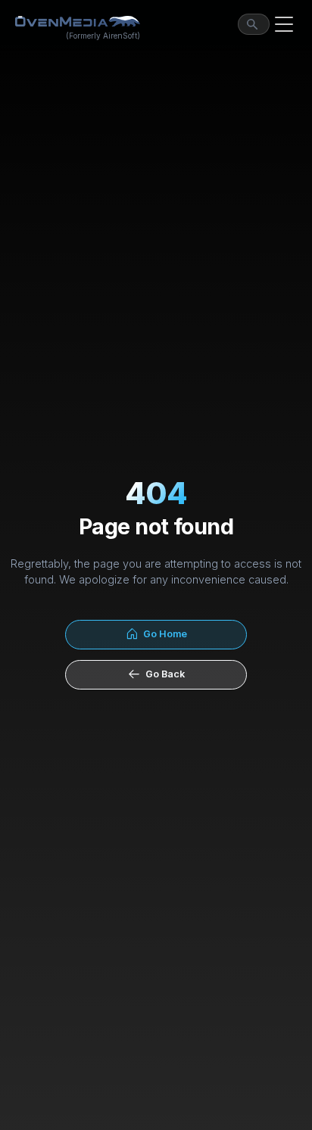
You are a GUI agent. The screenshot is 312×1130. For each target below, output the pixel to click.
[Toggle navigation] (284, 24)
